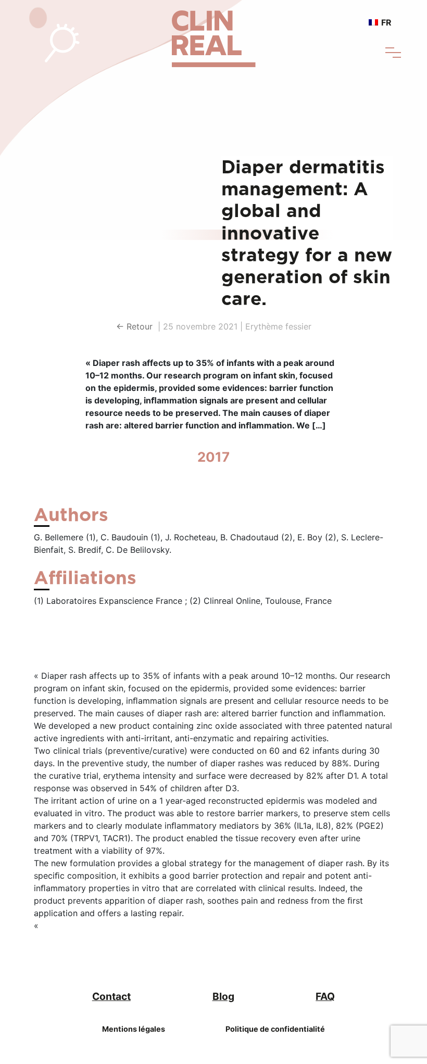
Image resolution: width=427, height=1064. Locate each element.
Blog (223, 996)
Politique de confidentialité (275, 1028)
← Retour (135, 326)
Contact (111, 996)
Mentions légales (133, 1028)
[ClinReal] (214, 33)
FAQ (325, 996)
